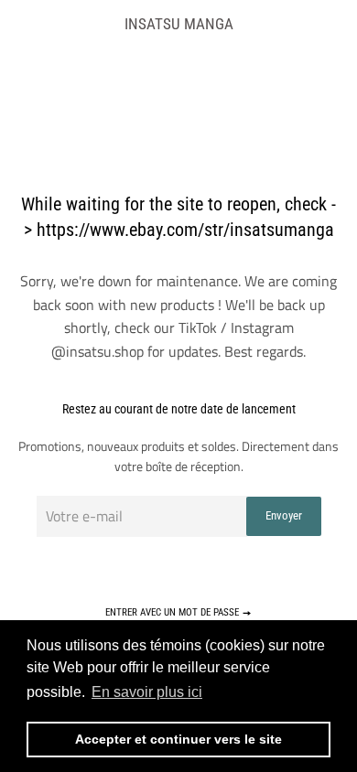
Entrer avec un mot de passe (173, 612)
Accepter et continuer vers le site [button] (178, 739)
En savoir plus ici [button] (147, 692)
